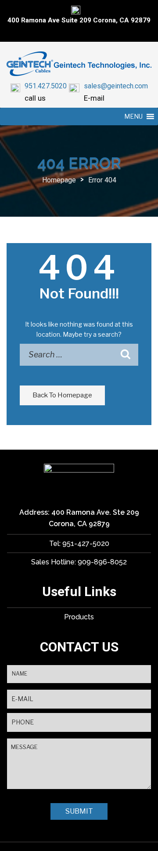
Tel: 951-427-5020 (79, 543)
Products (79, 617)
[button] (133, 116)
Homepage (59, 180)
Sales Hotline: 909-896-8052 (79, 562)
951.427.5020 (46, 86)
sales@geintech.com (116, 86)
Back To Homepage (62, 395)
